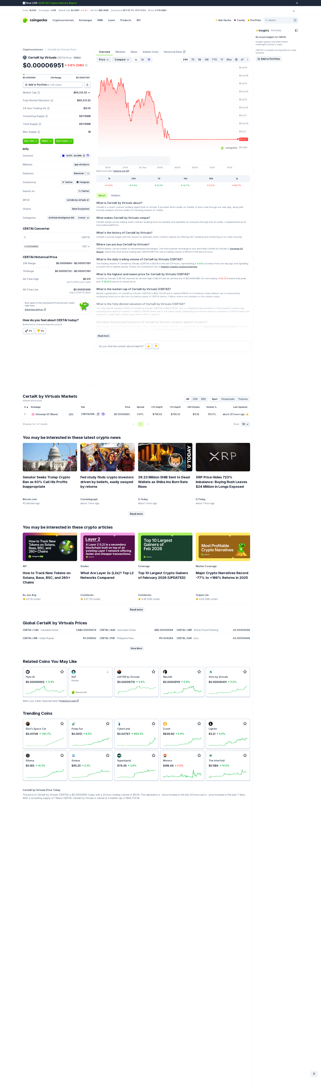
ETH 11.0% (140, 10)
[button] (82, 164)
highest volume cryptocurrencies (179, 266)
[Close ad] (107, 672)
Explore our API (121, 171)
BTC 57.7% (128, 10)
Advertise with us (34, 309)
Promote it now (67, 700)
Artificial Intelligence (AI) (169, 329)
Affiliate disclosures (32, 400)
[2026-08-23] (236, 59)
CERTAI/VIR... (88, 414)
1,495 (53, 10)
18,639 (32, 10)
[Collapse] (296, 30)
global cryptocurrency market (219, 326)
